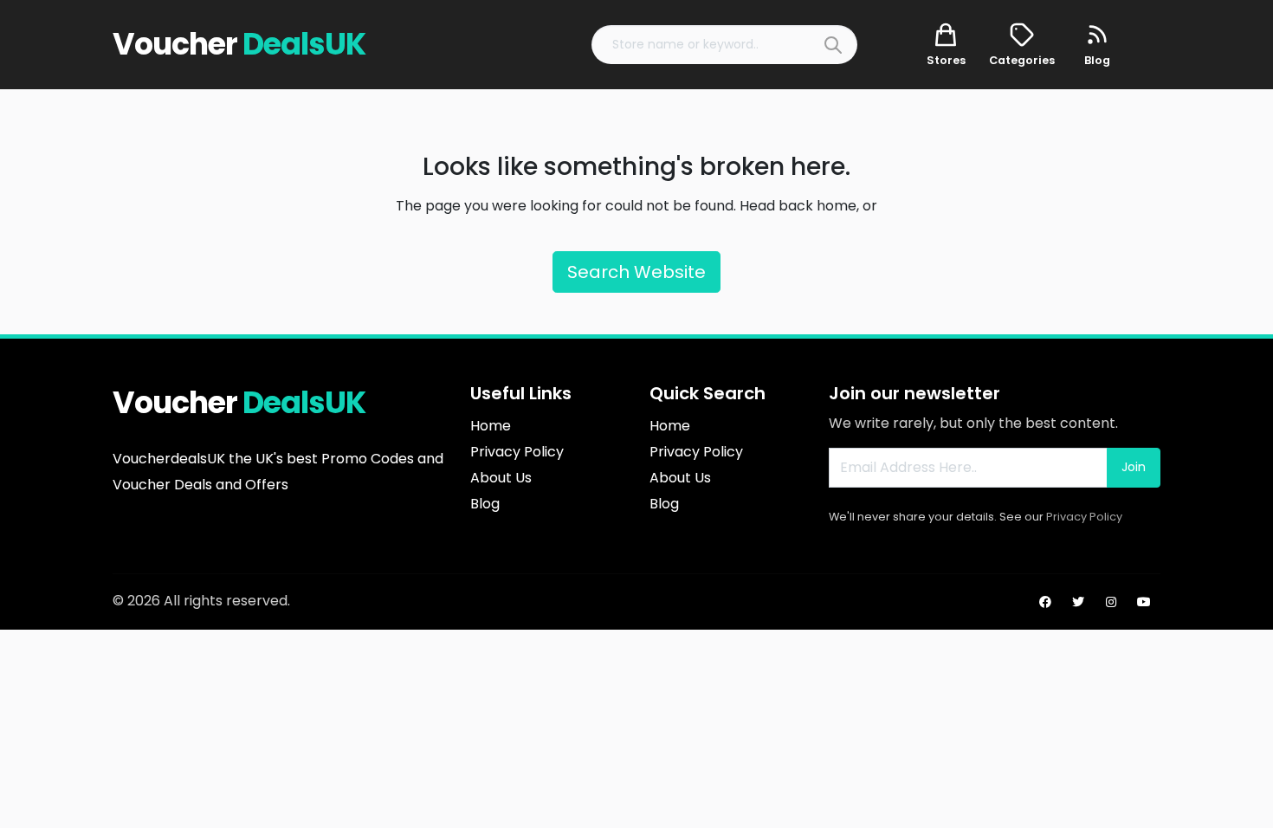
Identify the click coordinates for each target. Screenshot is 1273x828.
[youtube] (1144, 602)
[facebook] (1045, 602)
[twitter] (1078, 602)
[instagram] (1111, 602)
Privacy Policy (1084, 516)
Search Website (636, 272)
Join (1133, 466)
